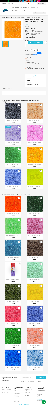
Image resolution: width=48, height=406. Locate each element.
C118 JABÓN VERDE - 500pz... (35, 279)
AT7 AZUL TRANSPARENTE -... (13, 257)
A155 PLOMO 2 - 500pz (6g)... (13, 120)
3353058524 (11, 3)
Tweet (34, 50)
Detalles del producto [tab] (33, 76)
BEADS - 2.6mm (35, 7)
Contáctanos (16, 399)
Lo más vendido (5, 392)
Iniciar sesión (27, 392)
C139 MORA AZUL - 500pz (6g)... (35, 323)
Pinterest (37, 50)
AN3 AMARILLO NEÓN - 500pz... (34, 186)
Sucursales (16, 398)
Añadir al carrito (36, 42)
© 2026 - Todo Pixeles (24, 404)
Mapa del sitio (17, 401)
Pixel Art (22, 10)
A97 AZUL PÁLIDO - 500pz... (34, 367)
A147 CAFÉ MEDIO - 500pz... (35, 257)
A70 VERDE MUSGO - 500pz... (35, 213)
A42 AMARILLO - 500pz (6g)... (35, 301)
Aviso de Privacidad (18, 393)
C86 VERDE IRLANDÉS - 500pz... (13, 345)
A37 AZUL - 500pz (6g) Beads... (13, 367)
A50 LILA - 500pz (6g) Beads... (13, 142)
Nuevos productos (6, 391)
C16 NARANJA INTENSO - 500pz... (13, 213)
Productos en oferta (6, 389)
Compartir (31, 50)
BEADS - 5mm (26, 7)
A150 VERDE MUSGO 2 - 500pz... (13, 301)
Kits (13, 7)
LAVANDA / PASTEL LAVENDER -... (13, 279)
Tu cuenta (28, 387)
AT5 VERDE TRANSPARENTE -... (13, 164)
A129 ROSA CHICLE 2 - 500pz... (34, 235)
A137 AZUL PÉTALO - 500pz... (13, 186)
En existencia (30, 84)
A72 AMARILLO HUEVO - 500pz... (34, 164)
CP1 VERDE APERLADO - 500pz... (13, 235)
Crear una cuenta (28, 394)
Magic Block (15, 10)
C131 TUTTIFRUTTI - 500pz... (13, 323)
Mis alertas (27, 395)
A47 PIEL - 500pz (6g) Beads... (34, 120)
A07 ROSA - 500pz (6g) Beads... (34, 142)
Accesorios (18, 7)
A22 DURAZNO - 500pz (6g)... (35, 345)
